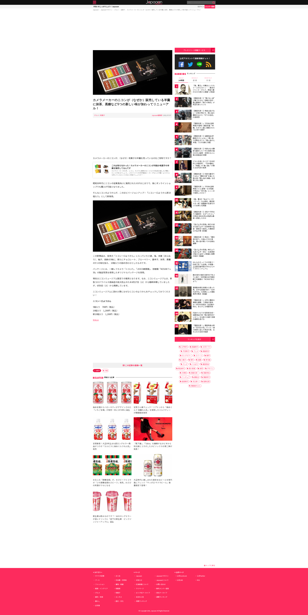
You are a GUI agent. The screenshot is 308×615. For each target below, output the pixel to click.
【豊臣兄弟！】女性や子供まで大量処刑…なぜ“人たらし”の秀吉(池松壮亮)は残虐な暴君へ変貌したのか (204, 214)
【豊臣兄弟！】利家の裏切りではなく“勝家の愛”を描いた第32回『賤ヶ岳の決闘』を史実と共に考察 (204, 177)
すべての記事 (99, 576)
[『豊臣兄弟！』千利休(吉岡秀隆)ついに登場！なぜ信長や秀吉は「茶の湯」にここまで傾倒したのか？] (183, 190)
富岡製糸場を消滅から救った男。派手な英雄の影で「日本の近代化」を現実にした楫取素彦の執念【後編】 (204, 290)
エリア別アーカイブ (143, 593)
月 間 (208, 79)
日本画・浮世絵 (121, 580)
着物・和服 (119, 584)
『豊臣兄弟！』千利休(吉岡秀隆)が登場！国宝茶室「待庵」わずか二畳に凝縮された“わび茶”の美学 (204, 126)
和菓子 (123, 10)
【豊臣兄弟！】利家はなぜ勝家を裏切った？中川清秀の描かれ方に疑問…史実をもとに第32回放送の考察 (204, 151)
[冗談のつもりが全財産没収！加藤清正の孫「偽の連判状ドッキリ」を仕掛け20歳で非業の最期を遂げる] (183, 317)
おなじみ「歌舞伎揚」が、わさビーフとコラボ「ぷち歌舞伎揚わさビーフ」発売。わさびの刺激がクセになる (112, 482)
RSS (208, 64)
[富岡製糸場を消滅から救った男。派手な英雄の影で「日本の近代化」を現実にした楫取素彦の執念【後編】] (183, 291)
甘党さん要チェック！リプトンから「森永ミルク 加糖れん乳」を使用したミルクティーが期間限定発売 (153, 410)
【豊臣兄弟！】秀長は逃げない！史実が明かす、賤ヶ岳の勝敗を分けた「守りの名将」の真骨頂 (204, 113)
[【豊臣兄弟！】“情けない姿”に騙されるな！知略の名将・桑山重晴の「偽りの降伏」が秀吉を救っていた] (183, 102)
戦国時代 (195, 347)
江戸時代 (184, 347)
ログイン (201, 6)
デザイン (210, 368)
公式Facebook (181, 64)
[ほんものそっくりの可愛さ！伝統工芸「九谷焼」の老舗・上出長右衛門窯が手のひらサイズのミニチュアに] (183, 266)
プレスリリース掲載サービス (194, 50)
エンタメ (119, 597)
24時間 (181, 79)
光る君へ (196, 381)
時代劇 (208, 360)
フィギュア (186, 377)
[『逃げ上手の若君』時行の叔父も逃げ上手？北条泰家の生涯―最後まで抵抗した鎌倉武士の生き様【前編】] (183, 228)
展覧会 (196, 377)
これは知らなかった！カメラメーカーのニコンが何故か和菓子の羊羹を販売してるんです (140, 167)
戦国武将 (206, 351)
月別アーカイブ (161, 593)
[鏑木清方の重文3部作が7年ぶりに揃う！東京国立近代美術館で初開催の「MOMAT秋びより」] (183, 279)
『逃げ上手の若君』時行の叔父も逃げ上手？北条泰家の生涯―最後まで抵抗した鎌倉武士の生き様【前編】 (204, 227)
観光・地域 (99, 597)
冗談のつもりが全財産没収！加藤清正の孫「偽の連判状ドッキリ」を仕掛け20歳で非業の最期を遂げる (204, 315)
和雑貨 (118, 588)
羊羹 (106, 370)
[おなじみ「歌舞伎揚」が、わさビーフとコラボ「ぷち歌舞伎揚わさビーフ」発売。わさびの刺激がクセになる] (112, 466)
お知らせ (139, 580)
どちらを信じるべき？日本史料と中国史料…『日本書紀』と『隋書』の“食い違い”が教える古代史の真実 (204, 164)
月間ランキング (141, 601)
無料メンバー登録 (162, 588)
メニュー (94, 2)
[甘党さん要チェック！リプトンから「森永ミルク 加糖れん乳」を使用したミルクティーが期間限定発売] (153, 393)
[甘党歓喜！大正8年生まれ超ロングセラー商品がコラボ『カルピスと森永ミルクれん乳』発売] (112, 429)
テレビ (185, 364)
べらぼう (195, 364)
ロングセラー (186, 355)
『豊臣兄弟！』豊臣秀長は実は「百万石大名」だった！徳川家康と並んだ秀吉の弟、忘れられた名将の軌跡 (204, 328)
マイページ (140, 588)
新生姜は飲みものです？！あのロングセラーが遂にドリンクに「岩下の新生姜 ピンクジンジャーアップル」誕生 (112, 519)
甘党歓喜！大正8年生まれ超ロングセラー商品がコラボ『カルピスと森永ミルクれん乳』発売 (112, 446)
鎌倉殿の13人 (196, 386)
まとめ (118, 576)
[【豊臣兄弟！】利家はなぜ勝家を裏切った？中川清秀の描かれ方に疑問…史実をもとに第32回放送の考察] (183, 153)
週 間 (195, 79)
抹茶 (201, 368)
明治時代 (181, 368)
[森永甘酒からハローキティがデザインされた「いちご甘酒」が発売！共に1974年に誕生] (112, 393)
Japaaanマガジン (106, 10)
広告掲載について (142, 584)
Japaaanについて (162, 580)
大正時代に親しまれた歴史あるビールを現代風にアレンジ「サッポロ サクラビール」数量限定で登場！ (153, 482)
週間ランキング (161, 597)
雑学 (208, 355)
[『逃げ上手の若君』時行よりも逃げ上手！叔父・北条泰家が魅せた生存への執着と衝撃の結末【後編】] (183, 254)
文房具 (184, 373)
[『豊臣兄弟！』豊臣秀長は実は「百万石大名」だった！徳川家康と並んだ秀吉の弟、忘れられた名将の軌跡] (183, 329)
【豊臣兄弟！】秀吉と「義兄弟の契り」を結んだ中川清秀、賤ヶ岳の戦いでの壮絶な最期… (204, 240)
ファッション (100, 584)
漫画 (199, 360)
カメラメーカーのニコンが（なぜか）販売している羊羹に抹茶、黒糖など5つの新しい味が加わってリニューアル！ (164, 10)
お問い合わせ (161, 584)
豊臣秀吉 (206, 373)
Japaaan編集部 (157, 115)
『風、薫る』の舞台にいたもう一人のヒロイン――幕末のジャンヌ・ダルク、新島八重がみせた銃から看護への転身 (204, 88)
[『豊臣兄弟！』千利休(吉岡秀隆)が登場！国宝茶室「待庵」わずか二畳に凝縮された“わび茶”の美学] (183, 127)
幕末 (192, 360)
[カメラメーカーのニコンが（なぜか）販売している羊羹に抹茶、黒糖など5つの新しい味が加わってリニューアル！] (132, 72)
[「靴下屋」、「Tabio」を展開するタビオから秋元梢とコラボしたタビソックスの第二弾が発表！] (153, 429)
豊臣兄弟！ (195, 373)
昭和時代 (185, 381)
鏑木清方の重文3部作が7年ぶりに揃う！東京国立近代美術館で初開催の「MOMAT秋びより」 (204, 278)
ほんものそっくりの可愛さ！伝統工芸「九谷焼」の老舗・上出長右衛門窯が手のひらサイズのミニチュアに (204, 265)
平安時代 (186, 351)
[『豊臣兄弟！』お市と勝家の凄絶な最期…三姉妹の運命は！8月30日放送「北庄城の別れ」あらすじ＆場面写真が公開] (183, 304)
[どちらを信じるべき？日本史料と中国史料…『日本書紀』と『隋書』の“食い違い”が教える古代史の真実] (183, 165)
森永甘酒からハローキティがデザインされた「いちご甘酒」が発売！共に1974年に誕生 (112, 408)
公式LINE (199, 64)
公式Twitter (190, 64)
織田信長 (206, 364)
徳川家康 (192, 368)
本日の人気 (140, 597)
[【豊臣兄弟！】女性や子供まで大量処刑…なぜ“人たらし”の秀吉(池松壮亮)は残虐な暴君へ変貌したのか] (183, 216)
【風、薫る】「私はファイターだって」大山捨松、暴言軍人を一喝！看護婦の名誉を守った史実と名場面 (204, 202)
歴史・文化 (119, 601)
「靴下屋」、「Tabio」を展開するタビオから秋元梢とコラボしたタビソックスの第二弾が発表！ (153, 446)
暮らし (97, 601)
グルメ (116, 10)
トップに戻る (210, 565)
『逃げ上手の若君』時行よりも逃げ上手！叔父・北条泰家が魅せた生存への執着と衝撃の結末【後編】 (204, 252)
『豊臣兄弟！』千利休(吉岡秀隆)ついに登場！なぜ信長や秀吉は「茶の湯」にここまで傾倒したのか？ (204, 189)
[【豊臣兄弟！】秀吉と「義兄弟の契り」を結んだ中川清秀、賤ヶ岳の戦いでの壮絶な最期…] (183, 241)
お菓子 (183, 360)
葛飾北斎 (206, 381)
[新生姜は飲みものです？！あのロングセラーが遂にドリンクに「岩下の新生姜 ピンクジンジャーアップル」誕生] (112, 502)
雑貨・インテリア (101, 588)
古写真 (97, 605)
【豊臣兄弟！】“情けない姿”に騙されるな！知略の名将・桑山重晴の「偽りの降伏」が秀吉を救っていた (204, 101)
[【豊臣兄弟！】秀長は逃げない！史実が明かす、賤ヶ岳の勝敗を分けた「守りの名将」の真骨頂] (183, 115)
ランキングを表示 (194, 339)
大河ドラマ (206, 347)
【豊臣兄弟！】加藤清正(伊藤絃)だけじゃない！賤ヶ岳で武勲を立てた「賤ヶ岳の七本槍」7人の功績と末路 (204, 139)
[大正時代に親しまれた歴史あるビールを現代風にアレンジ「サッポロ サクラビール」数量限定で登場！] (153, 466)
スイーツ (199, 355)
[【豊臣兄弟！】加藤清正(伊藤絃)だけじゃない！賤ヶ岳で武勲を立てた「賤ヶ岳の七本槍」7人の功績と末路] (183, 140)
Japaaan (154, 2)
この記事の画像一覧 (133, 365)
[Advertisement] (132, 31)
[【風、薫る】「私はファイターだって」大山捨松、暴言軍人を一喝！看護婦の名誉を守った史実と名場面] (183, 203)
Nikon (96, 320)
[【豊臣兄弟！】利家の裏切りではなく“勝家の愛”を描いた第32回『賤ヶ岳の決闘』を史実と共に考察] (183, 178)
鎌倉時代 (206, 377)
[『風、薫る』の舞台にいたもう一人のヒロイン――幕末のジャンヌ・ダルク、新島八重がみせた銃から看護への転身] (183, 89)
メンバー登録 (210, 6)
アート (97, 580)
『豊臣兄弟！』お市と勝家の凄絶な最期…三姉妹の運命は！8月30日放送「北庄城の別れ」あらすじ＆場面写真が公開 (204, 304)
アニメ (195, 351)
